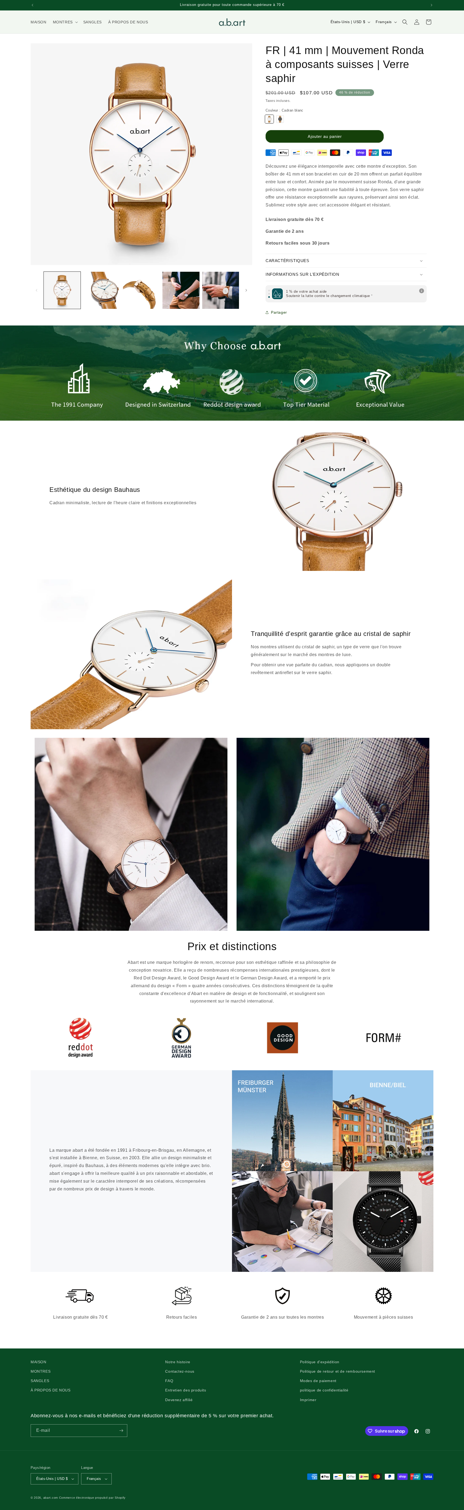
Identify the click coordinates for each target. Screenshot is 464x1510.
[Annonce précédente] (32, 5)
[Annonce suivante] (431, 5)
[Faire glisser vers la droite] (246, 290)
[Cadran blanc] (269, 119)
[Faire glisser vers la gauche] (36, 290)
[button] (65, 22)
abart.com (50, 1497)
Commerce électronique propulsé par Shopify (92, 1497)
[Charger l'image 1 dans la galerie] (62, 290)
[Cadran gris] (280, 119)
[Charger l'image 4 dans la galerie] (180, 290)
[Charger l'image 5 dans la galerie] (220, 290)
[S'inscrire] (121, 1430)
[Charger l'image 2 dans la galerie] (101, 290)
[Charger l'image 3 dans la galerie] (141, 290)
